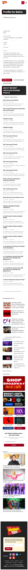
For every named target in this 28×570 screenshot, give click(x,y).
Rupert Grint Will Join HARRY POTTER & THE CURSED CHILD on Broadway (13, 466)
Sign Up (8, 548)
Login (19, 2)
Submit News (9, 562)
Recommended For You (8, 298)
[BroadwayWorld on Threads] (10, 557)
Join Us (21, 561)
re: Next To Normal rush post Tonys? (14, 279)
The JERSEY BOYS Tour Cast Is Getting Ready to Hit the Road (19, 365)
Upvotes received (19, 80)
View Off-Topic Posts (10, 97)
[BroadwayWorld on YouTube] (13, 557)
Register (15, 2)
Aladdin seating (8, 119)
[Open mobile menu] (26, 2)
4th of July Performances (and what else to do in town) (14, 109)
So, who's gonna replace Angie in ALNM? (13, 216)
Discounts (19, 428)
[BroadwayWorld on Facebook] (10, 554)
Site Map (20, 562)
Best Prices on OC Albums (10, 100)
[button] (22, 2)
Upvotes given (7, 83)
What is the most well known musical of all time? (11, 179)
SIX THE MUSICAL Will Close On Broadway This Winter (11, 496)
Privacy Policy (20, 566)
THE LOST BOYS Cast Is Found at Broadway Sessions (19, 343)
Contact (17, 561)
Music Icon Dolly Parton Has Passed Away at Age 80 (13, 481)
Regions (15, 562)
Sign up (14, 445)
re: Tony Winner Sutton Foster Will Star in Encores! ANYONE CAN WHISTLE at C (13, 258)
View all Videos (7, 371)
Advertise (7, 561)
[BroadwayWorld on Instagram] (13, 554)
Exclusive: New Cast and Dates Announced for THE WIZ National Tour (13, 510)
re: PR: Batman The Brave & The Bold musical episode (13, 247)
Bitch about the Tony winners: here (13, 197)
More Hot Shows (8, 428)
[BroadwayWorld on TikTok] (20, 554)
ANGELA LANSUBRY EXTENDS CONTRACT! (11, 206)
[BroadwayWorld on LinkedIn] (17, 554)
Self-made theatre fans (10, 189)
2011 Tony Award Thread (10, 136)
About (12, 561)
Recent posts (7, 80)
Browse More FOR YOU (13, 337)
